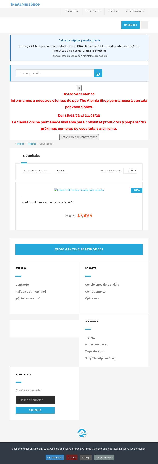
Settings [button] (86, 457)
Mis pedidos (71, 11)
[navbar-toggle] (144, 25)
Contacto (113, 11)
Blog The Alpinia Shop (100, 358)
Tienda (90, 337)
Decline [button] (72, 457)
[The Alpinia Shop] (25, 3)
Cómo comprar (95, 291)
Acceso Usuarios (135, 11)
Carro (130, 25)
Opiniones (92, 298)
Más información (104, 457)
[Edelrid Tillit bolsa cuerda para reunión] (79, 190)
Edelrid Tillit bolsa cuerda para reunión (48, 202)
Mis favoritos (93, 11)
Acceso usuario (96, 344)
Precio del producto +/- (36, 170)
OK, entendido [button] (54, 457)
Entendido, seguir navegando (79, 137)
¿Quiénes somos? (28, 298)
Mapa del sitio (94, 351)
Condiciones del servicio (102, 284)
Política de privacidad (30, 291)
